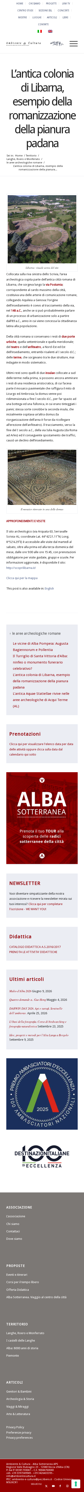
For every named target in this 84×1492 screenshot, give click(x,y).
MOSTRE (22, 17)
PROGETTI (51, 3)
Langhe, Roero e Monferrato (25, 1333)
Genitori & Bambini (19, 1391)
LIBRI (65, 17)
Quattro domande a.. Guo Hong (27, 999)
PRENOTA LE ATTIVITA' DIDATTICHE (33, 952)
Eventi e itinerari (16, 1274)
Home (19, 3)
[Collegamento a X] (46, 1486)
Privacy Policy (15, 1427)
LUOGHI (36, 17)
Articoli (52, 17)
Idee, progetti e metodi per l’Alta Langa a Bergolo (38, 1035)
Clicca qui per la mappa (22, 578)
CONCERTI (63, 10)
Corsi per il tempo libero (22, 1282)
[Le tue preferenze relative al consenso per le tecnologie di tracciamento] (75, 1483)
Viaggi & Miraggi (17, 1406)
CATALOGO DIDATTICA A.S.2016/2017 (35, 947)
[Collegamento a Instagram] (67, 1486)
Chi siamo (12, 1224)
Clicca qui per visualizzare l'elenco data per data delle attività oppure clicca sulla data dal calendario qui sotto (41, 749)
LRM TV (66, 3)
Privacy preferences (19, 1437)
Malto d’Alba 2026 (20, 991)
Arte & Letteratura (18, 1414)
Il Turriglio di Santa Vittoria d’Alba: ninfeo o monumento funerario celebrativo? (40, 662)
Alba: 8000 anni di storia (22, 1348)
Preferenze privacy (18, 1432)
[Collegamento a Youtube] (53, 1486)
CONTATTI (43, 24)
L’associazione (15, 1216)
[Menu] (71, 44)
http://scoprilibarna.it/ (21, 568)
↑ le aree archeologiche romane (35, 633)
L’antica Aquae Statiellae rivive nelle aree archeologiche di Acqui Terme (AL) (41, 700)
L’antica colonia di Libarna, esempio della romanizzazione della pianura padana (41, 681)
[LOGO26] (34, 44)
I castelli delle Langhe (20, 1340)
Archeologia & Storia (20, 1399)
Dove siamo (14, 1238)
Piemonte (12, 1355)
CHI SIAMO (34, 3)
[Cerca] (60, 44)
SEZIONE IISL (45, 10)
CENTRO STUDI (25, 10)
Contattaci (13, 1231)
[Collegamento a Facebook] (60, 1486)
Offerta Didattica (17, 1289)
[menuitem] (20, 3)
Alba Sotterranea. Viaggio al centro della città (36, 1297)
